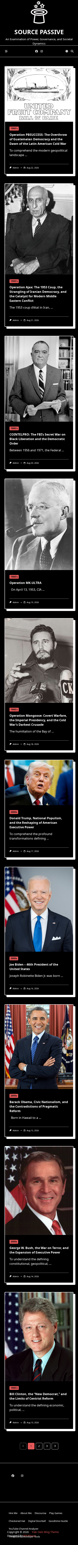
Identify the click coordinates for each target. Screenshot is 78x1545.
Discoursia (40, 1513)
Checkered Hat (17, 1521)
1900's (14, 128)
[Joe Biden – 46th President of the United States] (39, 909)
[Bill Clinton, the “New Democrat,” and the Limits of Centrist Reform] (39, 1336)
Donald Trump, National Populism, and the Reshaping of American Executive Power (35, 822)
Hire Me (13, 1513)
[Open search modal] (72, 51)
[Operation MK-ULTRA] (39, 524)
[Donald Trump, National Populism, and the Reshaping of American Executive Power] (39, 782)
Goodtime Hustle (58, 1521)
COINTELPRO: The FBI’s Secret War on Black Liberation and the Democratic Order (37, 439)
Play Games (55, 1513)
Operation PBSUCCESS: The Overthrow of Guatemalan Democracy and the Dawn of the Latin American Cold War (38, 139)
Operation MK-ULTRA (25, 583)
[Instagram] (42, 51)
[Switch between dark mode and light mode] (67, 51)
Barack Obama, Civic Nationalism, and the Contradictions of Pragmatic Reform (38, 1106)
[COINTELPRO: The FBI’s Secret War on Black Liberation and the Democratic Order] (39, 378)
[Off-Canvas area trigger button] (6, 51)
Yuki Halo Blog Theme (45, 1532)
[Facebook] (36, 51)
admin (16, 167)
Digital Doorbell (37, 1521)
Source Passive (39, 32)
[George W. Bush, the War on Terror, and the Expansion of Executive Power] (39, 1190)
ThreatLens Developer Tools (24, 1536)
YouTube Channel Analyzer (23, 1528)
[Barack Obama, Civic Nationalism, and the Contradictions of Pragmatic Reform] (39, 1047)
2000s (14, 812)
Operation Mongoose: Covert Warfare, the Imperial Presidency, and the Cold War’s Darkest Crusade (38, 720)
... (26, 155)
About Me (26, 1513)
